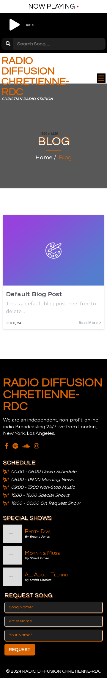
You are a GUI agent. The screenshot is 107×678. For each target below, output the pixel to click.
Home (44, 157)
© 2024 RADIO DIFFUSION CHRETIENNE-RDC (53, 671)
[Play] (13, 25)
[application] (53, 25)
